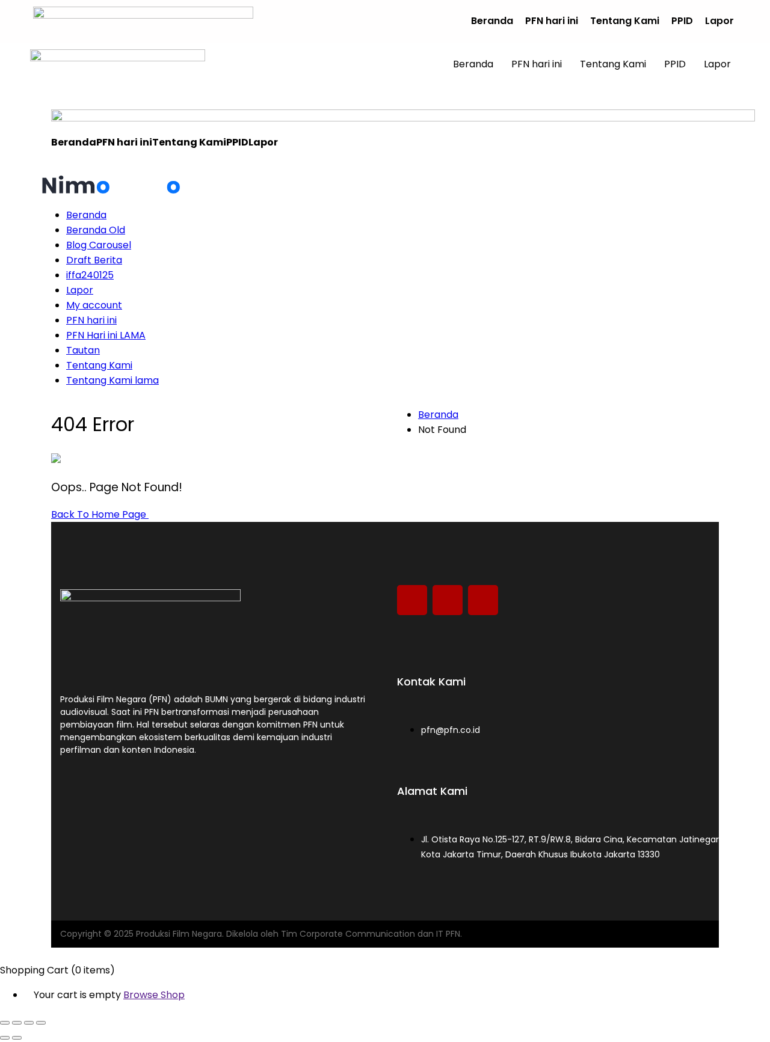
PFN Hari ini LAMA (106, 335)
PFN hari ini (551, 21)
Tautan (83, 350)
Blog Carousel (98, 245)
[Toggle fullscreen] (17, 1023)
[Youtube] (448, 600)
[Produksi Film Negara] (75, 190)
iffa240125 (90, 275)
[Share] (29, 1023)
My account (94, 305)
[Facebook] (483, 600)
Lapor (719, 21)
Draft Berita (94, 260)
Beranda (492, 21)
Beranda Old (95, 230)
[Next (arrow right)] (17, 1038)
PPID (682, 21)
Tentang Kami (624, 21)
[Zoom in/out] (5, 1023)
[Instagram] (412, 600)
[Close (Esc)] (41, 1023)
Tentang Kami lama (112, 380)
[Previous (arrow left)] (5, 1038)
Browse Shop (154, 995)
